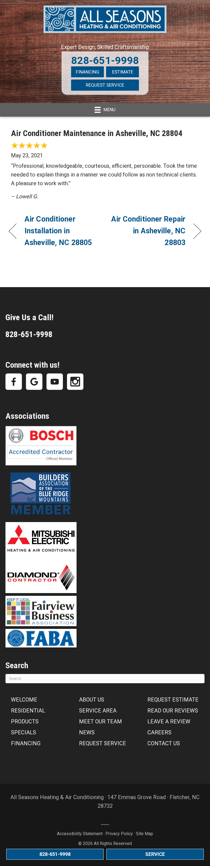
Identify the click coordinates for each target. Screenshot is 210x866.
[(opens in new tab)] (41, 493)
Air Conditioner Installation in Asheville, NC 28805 (58, 231)
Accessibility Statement (80, 833)
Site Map (144, 833)
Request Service (105, 85)
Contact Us (163, 743)
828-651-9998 (105, 60)
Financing (87, 72)
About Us (91, 699)
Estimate (122, 72)
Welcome (24, 699)
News (87, 732)
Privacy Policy (119, 833)
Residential (28, 710)
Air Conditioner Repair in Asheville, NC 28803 (148, 231)
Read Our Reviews (172, 710)
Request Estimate (173, 699)
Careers (159, 732)
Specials (23, 732)
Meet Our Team (100, 721)
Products (25, 721)
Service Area (97, 710)
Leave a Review (168, 721)
